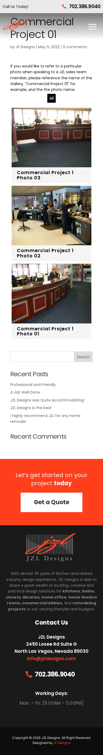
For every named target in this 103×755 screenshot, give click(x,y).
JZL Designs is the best (31, 407)
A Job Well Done (25, 392)
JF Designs (25, 47)
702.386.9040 (84, 6)
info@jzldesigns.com (51, 658)
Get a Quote (51, 502)
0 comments (75, 47)
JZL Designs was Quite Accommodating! (47, 400)
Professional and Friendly (33, 384)
